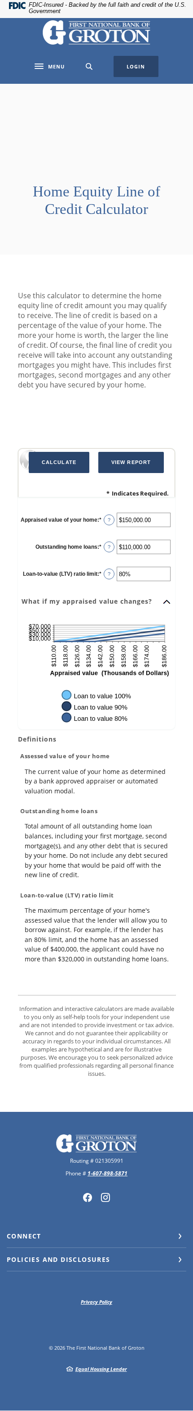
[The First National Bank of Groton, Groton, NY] (96, 32)
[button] (96, 601)
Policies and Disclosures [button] (58, 1259)
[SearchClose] (89, 66)
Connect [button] (24, 1236)
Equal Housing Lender (101, 1368)
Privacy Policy (96, 1301)
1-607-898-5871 (107, 1173)
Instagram (105, 1197)
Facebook (87, 1197)
